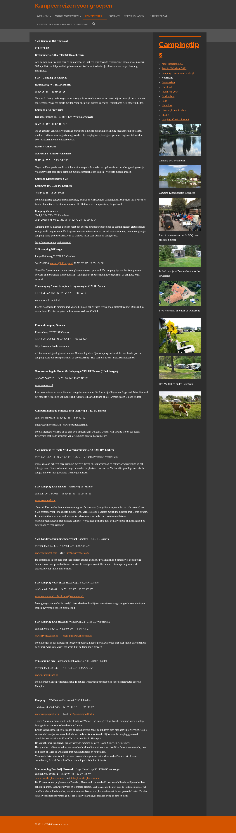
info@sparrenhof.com (77, 553)
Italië (164, 101)
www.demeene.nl (44, 385)
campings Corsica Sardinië (175, 119)
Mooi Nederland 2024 (173, 63)
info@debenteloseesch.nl (48, 424)
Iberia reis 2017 (170, 91)
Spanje (165, 115)
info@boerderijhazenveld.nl (85, 778)
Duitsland (167, 87)
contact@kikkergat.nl (61, 263)
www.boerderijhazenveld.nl (50, 778)
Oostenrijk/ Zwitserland (174, 110)
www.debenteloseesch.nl (75, 424)
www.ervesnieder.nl (45, 500)
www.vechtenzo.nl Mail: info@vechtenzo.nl (59, 596)
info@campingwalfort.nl (82, 714)
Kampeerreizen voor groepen (73, 5)
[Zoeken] (93, 24)
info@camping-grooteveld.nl (103, 457)
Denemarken (168, 82)
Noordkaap (167, 105)
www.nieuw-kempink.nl (47, 300)
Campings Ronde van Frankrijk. (178, 73)
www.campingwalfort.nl (47, 714)
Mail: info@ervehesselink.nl (77, 635)
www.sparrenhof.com (46, 553)
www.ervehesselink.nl (49, 635)
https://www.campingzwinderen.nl (53, 242)
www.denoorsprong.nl (46, 675)
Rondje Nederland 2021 (174, 68)
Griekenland (168, 96)
